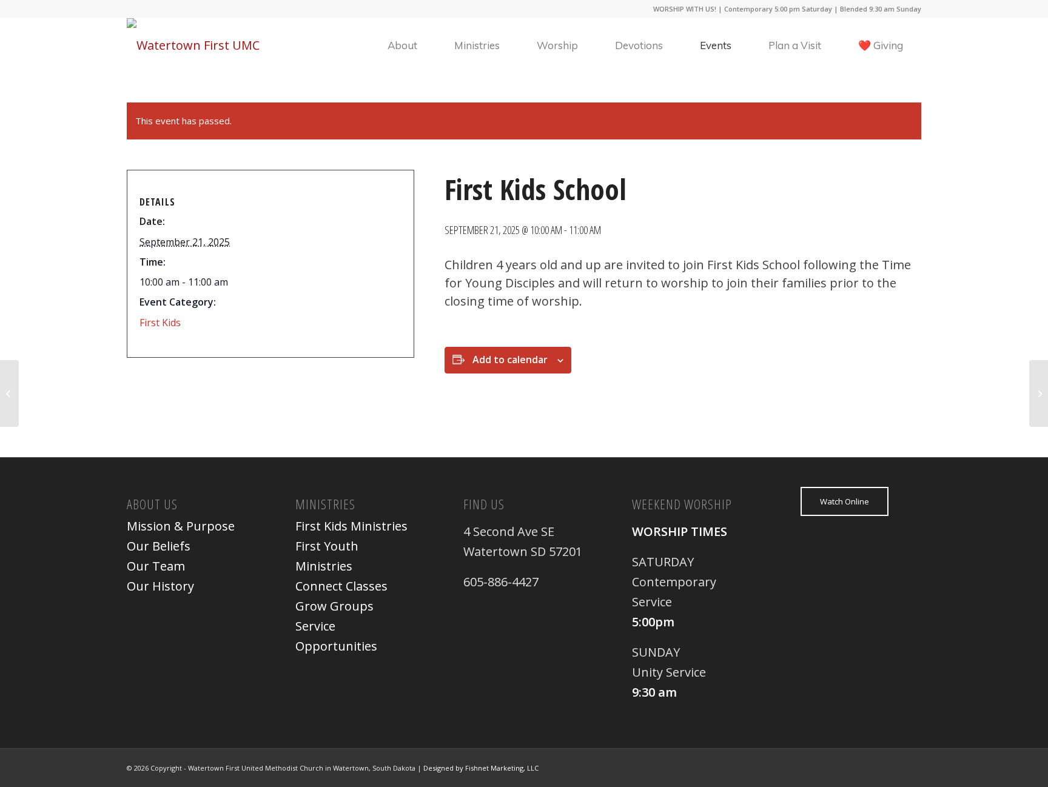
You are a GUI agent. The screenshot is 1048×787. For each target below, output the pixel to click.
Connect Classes (341, 586)
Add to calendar (510, 359)
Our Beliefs (158, 546)
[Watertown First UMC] (193, 45)
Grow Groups (334, 606)
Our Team (156, 566)
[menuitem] (402, 45)
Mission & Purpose (181, 526)
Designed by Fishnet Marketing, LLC (481, 767)
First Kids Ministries (351, 526)
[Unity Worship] (9, 393)
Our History (160, 586)
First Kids (160, 322)
